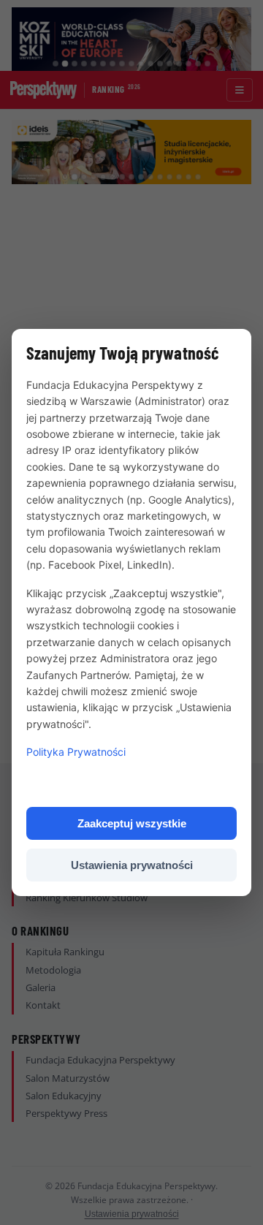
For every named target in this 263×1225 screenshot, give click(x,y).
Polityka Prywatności (76, 752)
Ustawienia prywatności (132, 865)
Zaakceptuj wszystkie (131, 823)
